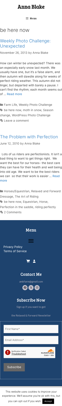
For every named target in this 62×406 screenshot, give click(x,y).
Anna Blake (31, 6)
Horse (43, 201)
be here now (12, 110)
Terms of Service (15, 251)
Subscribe (14, 367)
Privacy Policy (12, 247)
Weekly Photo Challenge (35, 104)
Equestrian (30, 201)
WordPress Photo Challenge (31, 115)
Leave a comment (16, 120)
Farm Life (10, 104)
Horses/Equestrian (16, 191)
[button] (25, 287)
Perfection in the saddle (16, 207)
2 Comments (13, 212)
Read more (14, 94)
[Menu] (31, 241)
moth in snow (32, 110)
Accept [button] (48, 401)
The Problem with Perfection (29, 136)
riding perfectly (45, 207)
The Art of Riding (26, 196)
